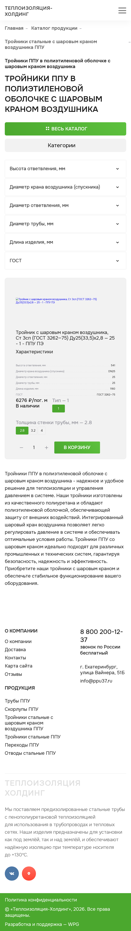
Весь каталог (69, 129)
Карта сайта (18, 666)
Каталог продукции (54, 28)
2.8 (22, 431)
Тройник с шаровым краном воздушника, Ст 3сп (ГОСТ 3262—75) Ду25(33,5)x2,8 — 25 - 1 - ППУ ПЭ (65, 338)
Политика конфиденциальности (41, 900)
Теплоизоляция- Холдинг (29, 11)
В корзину (77, 447)
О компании (21, 631)
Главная (14, 28)
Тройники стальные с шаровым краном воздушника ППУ (51, 44)
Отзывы (13, 674)
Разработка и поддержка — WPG (42, 924)
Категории (61, 145)
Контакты (15, 658)
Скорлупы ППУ (21, 709)
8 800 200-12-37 (101, 642)
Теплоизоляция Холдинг (43, 788)
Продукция (20, 688)
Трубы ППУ (17, 701)
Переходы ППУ (22, 745)
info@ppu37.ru (96, 681)
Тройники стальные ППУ (33, 737)
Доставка (15, 649)
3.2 (33, 431)
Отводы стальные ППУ (30, 753)
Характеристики (34, 352)
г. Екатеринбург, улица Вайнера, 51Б (102, 670)
